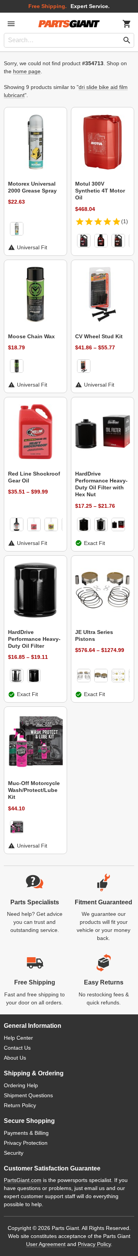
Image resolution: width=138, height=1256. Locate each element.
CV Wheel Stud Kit (99, 336)
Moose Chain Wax (31, 336)
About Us (15, 1058)
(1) (124, 221)
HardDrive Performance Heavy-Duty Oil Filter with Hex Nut (101, 484)
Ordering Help (21, 1085)
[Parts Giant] (69, 24)
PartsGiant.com (22, 1180)
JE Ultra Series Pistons (94, 635)
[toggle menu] (11, 23)
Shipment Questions (28, 1095)
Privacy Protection (26, 1143)
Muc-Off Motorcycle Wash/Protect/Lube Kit (34, 790)
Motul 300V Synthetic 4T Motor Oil (100, 191)
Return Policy (20, 1105)
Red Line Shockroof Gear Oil (34, 477)
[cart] (127, 23)
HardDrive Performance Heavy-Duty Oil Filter (34, 639)
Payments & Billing (26, 1133)
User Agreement (46, 1244)
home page (27, 71)
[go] (127, 40)
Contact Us (17, 1048)
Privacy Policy (94, 1244)
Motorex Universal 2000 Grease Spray (32, 187)
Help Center (18, 1038)
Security (13, 1153)
